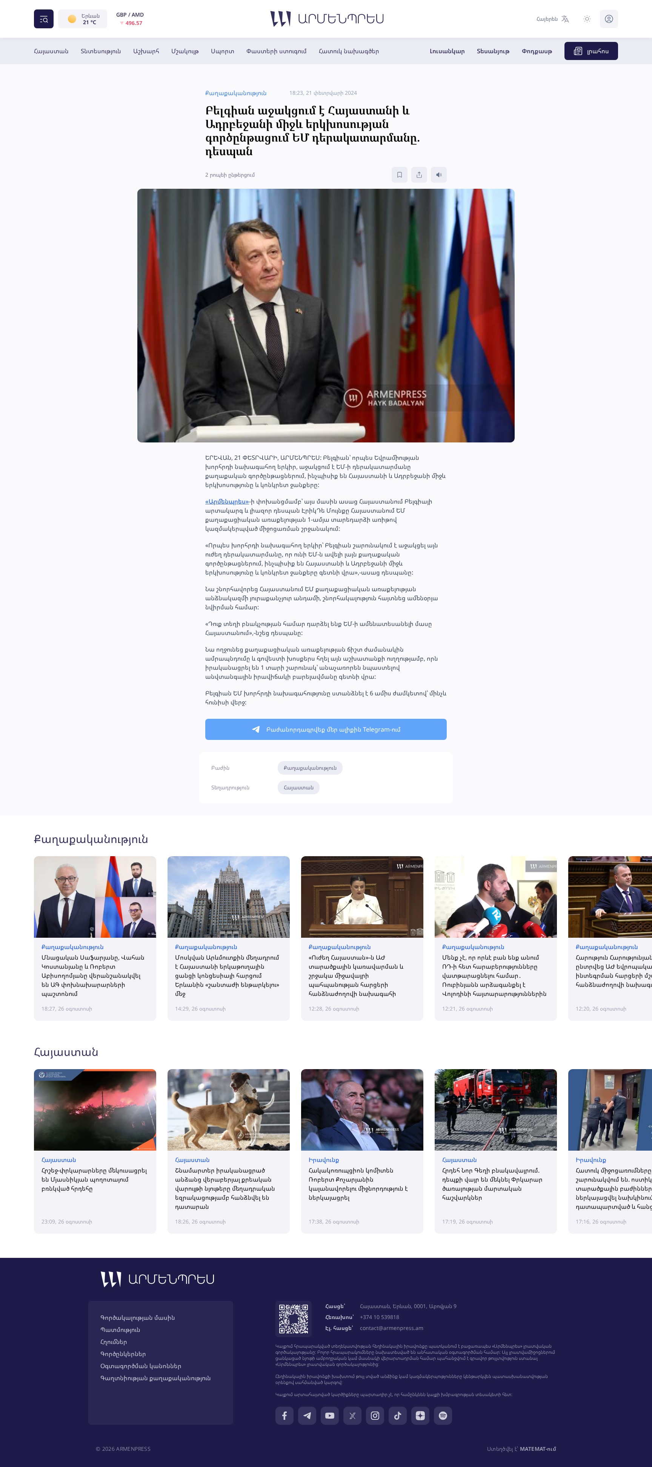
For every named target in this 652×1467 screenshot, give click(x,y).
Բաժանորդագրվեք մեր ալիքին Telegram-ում (333, 729)
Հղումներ (113, 1342)
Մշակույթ (185, 51)
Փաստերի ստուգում (276, 51)
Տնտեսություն (101, 51)
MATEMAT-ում (538, 1448)
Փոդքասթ (537, 51)
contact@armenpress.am (391, 1327)
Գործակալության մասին (137, 1317)
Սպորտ (222, 51)
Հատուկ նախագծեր (349, 51)
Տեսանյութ (493, 51)
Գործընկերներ (123, 1354)
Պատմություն (120, 1329)
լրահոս (598, 51)
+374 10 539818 (379, 1317)
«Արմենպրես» (227, 501)
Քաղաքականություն (310, 767)
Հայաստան (51, 51)
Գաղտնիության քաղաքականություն (155, 1378)
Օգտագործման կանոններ (140, 1366)
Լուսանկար (447, 51)
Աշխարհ (146, 51)
